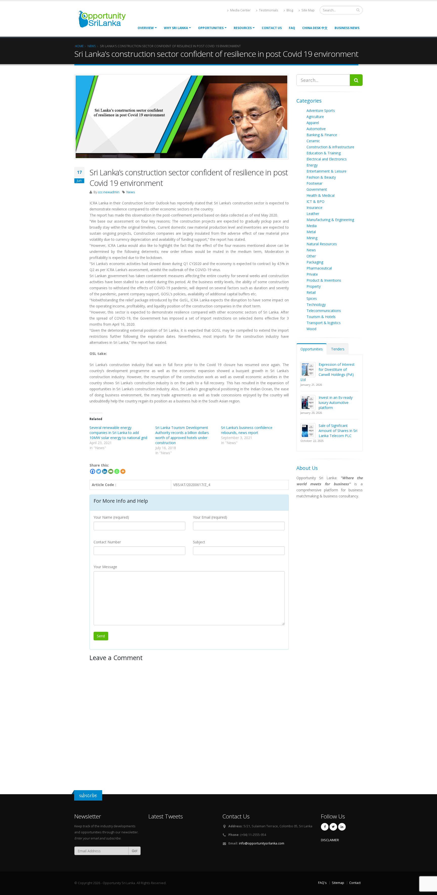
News (130, 192)
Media (312, 225)
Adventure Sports (321, 110)
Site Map (308, 10)
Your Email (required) (210, 517)
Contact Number (107, 542)
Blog (289, 10)
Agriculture (315, 116)
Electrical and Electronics (327, 159)
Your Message (105, 566)
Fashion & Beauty (321, 177)
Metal (311, 231)
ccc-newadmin (108, 192)
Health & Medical (321, 195)
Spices (312, 298)
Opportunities (311, 349)
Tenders (337, 349)
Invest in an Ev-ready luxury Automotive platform (336, 402)
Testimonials (268, 10)
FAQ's (322, 883)
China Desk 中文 (314, 28)
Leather (313, 213)
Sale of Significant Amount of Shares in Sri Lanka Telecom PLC (338, 430)
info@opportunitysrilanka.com (261, 843)
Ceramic (313, 140)
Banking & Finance (322, 134)
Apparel (313, 122)
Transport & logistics (324, 322)
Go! (134, 850)
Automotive (316, 128)
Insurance (314, 207)
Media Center (240, 10)
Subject (199, 542)
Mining (312, 237)
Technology (316, 304)
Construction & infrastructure (330, 146)
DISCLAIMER (330, 840)
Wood (311, 328)
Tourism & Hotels (321, 316)
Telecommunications (324, 310)
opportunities (211, 28)
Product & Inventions (324, 280)
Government (317, 189)
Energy (312, 165)
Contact (355, 883)
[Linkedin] (104, 471)
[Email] (110, 471)
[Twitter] (98, 471)
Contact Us (272, 28)
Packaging (315, 262)
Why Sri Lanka (176, 28)
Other (311, 256)
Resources (243, 28)
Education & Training (324, 153)
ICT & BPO (315, 201)
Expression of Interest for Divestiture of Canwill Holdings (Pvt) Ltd (327, 372)
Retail (311, 292)
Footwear (314, 183)
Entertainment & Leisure (326, 171)
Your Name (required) (111, 517)
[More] (122, 471)
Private (312, 274)
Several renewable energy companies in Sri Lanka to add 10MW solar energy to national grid (118, 432)
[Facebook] (92, 471)
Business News (347, 28)
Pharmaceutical (319, 268)
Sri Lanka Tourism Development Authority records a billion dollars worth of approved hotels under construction (182, 435)
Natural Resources (322, 243)
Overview (146, 28)
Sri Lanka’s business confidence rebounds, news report (246, 430)
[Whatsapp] (116, 471)
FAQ (292, 28)
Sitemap (338, 883)
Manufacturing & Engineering (330, 219)
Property (314, 286)
